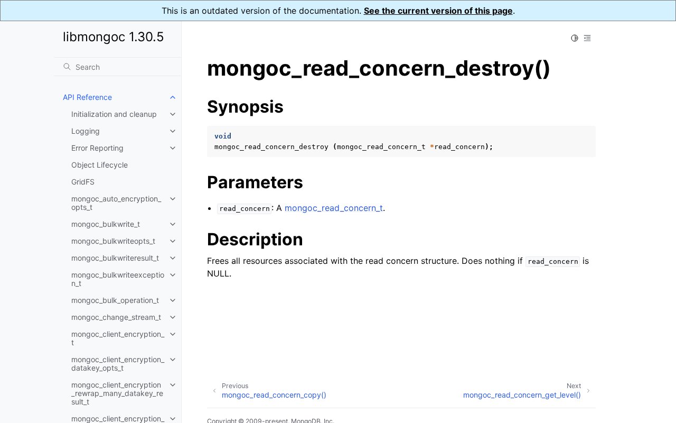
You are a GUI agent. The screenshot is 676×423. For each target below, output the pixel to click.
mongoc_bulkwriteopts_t (113, 240)
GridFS (83, 181)
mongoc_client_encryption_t (117, 338)
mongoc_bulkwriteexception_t (117, 279)
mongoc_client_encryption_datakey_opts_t (117, 363)
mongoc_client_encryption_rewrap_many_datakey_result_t (117, 393)
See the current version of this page (438, 10)
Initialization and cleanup (114, 113)
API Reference (87, 97)
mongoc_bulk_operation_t (115, 300)
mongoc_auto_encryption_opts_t (116, 203)
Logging (85, 130)
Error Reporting (97, 147)
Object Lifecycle (99, 164)
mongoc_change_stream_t (116, 316)
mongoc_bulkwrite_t (105, 223)
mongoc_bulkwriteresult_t (115, 257)
